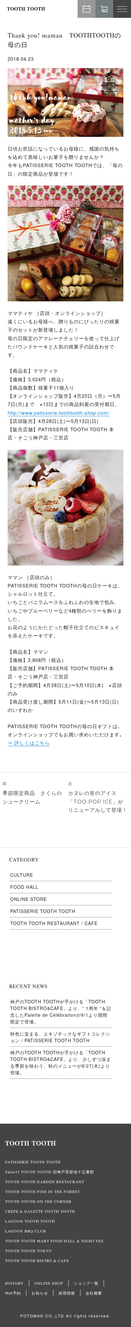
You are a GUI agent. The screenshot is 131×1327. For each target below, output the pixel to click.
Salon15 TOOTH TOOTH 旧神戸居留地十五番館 (49, 1171)
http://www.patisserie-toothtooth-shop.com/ (58, 412)
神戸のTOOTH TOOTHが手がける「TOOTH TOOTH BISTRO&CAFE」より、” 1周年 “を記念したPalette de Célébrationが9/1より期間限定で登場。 (60, 1011)
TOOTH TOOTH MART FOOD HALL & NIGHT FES (54, 1240)
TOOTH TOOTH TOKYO (28, 1250)
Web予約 (86, 9)
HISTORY (14, 1283)
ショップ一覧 (86, 1283)
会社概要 (94, 1292)
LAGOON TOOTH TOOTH (30, 1221)
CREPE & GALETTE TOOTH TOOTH (40, 1211)
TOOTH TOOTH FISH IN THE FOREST (42, 1191)
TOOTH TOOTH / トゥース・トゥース (26, 9)
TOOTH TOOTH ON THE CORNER (38, 1201)
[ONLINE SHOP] (104, 9)
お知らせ (39, 1292)
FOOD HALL (24, 887)
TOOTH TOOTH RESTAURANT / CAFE (54, 923)
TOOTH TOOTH (65, 1143)
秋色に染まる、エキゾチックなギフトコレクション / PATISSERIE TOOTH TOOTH (60, 1036)
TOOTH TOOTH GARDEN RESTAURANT (44, 1181)
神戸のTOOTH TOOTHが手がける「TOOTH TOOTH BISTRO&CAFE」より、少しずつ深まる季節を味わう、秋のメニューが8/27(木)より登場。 (60, 1062)
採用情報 (67, 1292)
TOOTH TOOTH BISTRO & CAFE (37, 1260)
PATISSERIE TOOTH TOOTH (42, 911)
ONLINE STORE (28, 899)
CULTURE (21, 875)
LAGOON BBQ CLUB (25, 1230)
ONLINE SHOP (48, 1283)
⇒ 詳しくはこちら (29, 742)
